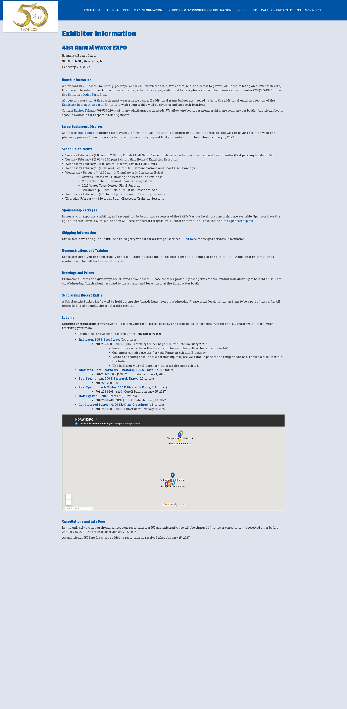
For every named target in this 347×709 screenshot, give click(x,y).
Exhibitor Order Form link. (89, 94)
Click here (189, 239)
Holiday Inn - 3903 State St (100, 396)
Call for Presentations (281, 10)
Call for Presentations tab (105, 261)
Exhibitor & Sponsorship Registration (199, 10)
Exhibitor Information (142, 10)
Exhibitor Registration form (82, 105)
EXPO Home (93, 10)
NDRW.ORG (313, 10)
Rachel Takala (84, 110)
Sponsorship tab (241, 221)
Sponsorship (246, 10)
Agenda (112, 10)
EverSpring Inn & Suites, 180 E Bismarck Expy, (115, 387)
